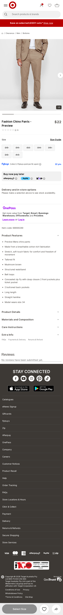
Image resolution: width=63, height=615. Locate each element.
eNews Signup (9, 406)
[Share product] (56, 609)
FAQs (4, 492)
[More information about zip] (44, 178)
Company (7, 449)
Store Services (9, 542)
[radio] (6, 148)
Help (4, 478)
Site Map (29, 597)
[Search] (5, 14)
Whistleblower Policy (14, 593)
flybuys (6, 421)
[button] (19, 609)
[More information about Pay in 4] (31, 178)
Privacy (26, 590)
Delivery (6, 521)
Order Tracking (9, 485)
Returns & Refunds (11, 528)
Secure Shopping (10, 535)
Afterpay (6, 435)
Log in (21, 219)
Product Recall (9, 471)
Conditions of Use (12, 590)
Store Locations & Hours (14, 499)
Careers (6, 456)
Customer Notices (11, 464)
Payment (6, 514)
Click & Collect (9, 506)
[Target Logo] (12, 5)
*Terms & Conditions (13, 597)
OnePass (6, 442)
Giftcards (6, 413)
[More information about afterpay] (16, 178)
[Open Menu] (5, 5)
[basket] (57, 5)
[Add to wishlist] (44, 609)
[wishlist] (49, 5)
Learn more (8, 219)
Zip (3, 428)
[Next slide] (60, 75)
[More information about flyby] (40, 164)
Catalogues (7, 399)
